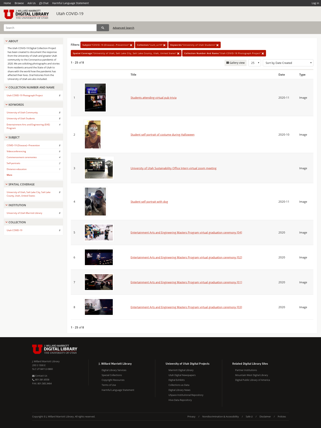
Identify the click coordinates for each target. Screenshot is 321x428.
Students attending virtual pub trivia (153, 97)
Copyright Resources (113, 380)
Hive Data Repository (180, 400)
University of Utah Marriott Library (24, 213)
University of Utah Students (21, 118)
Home (7, 3)
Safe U (249, 416)
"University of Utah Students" (193, 44)
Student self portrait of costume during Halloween (162, 134)
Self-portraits (13, 163)
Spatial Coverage (22, 184)
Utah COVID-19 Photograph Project (25, 95)
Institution (17, 205)
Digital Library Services (114, 370)
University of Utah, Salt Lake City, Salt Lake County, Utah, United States (29, 194)
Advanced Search (123, 28)
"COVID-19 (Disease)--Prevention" (106, 44)
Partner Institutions (246, 370)
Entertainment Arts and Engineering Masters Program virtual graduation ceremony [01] (186, 282)
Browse (19, 3)
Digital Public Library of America (252, 380)
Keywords (16, 104)
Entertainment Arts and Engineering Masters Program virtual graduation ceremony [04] (186, 232)
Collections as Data (178, 385)
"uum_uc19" (150, 44)
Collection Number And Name (31, 87)
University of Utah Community (22, 112)
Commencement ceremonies (22, 157)
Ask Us (31, 3)
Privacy (191, 416)
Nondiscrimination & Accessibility (220, 416)
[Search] (103, 27)
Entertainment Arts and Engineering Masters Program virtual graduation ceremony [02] (186, 257)
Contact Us (41, 375)
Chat (45, 3)
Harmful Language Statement (70, 3)
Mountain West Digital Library (251, 375)
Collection (17, 222)
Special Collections (112, 375)
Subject (14, 137)
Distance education (17, 169)
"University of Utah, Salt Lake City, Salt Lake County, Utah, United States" (125, 53)
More (9, 174)
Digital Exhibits (176, 380)
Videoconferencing (16, 151)
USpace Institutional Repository (185, 395)
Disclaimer (265, 416)
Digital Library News (179, 390)
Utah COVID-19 (69, 13)
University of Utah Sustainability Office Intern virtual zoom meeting (173, 168)
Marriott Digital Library (181, 370)
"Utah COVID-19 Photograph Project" (223, 53)
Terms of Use (109, 385)
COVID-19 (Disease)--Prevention (23, 145)
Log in (315, 3)
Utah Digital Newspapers (182, 375)
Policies (282, 416)
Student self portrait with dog (149, 201)
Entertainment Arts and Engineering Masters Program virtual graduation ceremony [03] (186, 307)
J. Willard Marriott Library (46, 361)
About (13, 41)
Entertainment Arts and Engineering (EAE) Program (28, 126)
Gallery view (237, 62)
